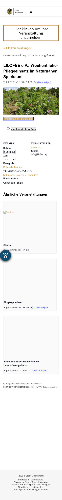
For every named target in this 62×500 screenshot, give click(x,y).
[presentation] (29, 220)
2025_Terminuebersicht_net (18, 118)
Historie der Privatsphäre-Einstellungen (30, 484)
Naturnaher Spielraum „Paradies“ (20, 175)
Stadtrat (7, 245)
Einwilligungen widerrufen (30, 487)
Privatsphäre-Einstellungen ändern (31, 489)
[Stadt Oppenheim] (15, 11)
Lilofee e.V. (37, 147)
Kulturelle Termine (12, 167)
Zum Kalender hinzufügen (23, 129)
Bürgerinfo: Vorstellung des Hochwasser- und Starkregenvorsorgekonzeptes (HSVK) (22, 385)
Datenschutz (37, 479)
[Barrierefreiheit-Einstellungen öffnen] (5, 255)
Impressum (23, 479)
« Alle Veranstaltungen (17, 48)
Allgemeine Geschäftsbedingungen (31, 482)
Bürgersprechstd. (13, 302)
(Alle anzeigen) (44, 82)
